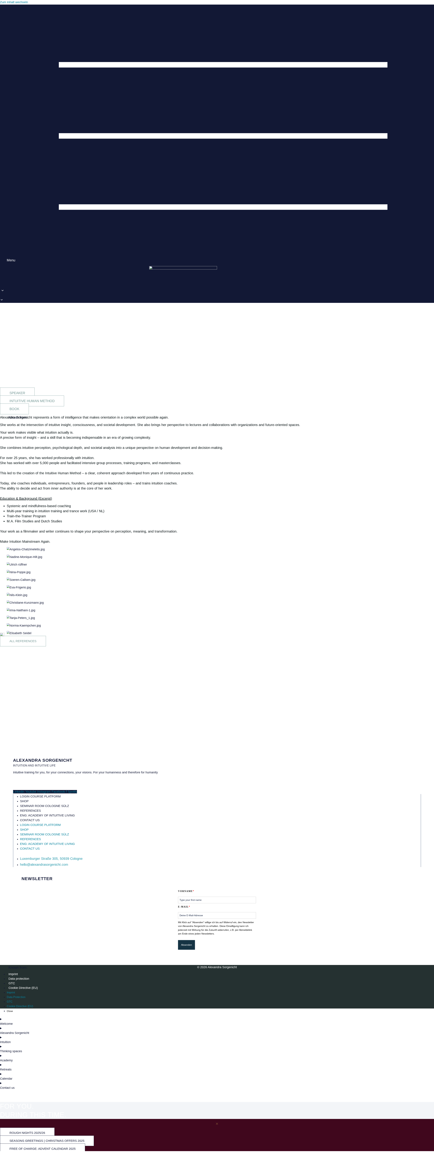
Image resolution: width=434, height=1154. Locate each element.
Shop (24, 801)
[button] (7, 296)
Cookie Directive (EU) (23, 988)
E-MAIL (184, 907)
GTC (11, 983)
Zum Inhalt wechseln (14, 2)
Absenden (186, 944)
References (30, 810)
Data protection (18, 978)
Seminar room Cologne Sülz (44, 806)
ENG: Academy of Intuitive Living (47, 815)
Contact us (30, 820)
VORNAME (186, 891)
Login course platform (40, 796)
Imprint (13, 974)
